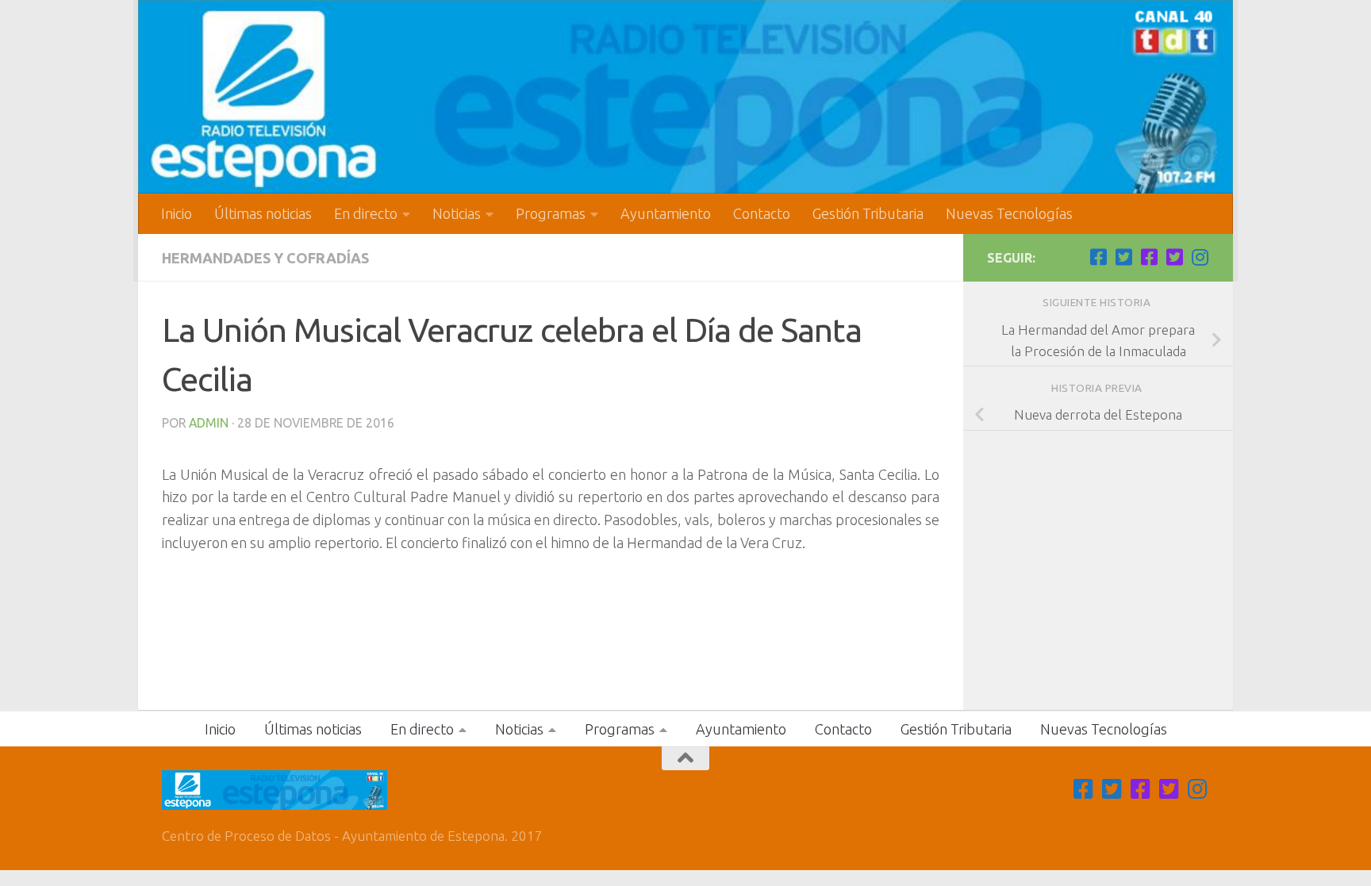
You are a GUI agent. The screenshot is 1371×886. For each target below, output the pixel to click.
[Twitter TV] (1123, 257)
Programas (551, 213)
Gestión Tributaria (868, 213)
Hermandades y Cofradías (265, 258)
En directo (365, 213)
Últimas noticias (263, 213)
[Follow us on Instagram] (1199, 257)
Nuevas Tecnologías (1009, 213)
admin (208, 423)
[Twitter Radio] (1174, 257)
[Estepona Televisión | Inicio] (685, 97)
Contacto (761, 213)
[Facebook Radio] (1148, 257)
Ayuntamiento (665, 213)
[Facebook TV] (1098, 257)
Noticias (456, 213)
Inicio (176, 213)
